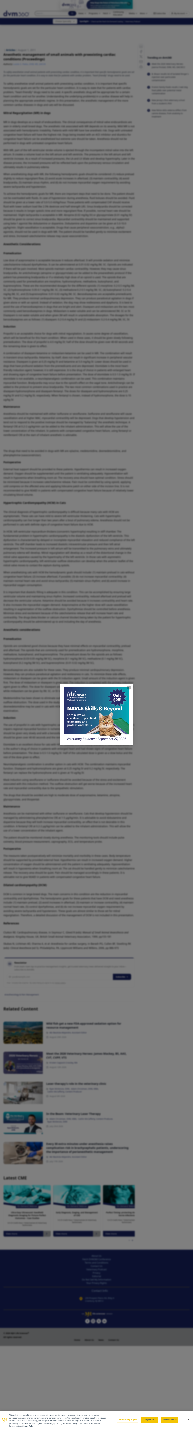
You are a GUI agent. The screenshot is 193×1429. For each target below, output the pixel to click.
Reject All (149, 1419)
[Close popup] (129, 688)
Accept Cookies (169, 1419)
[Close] (188, 1420)
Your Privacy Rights (128, 1419)
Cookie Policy (28, 1426)
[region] (96, 1420)
